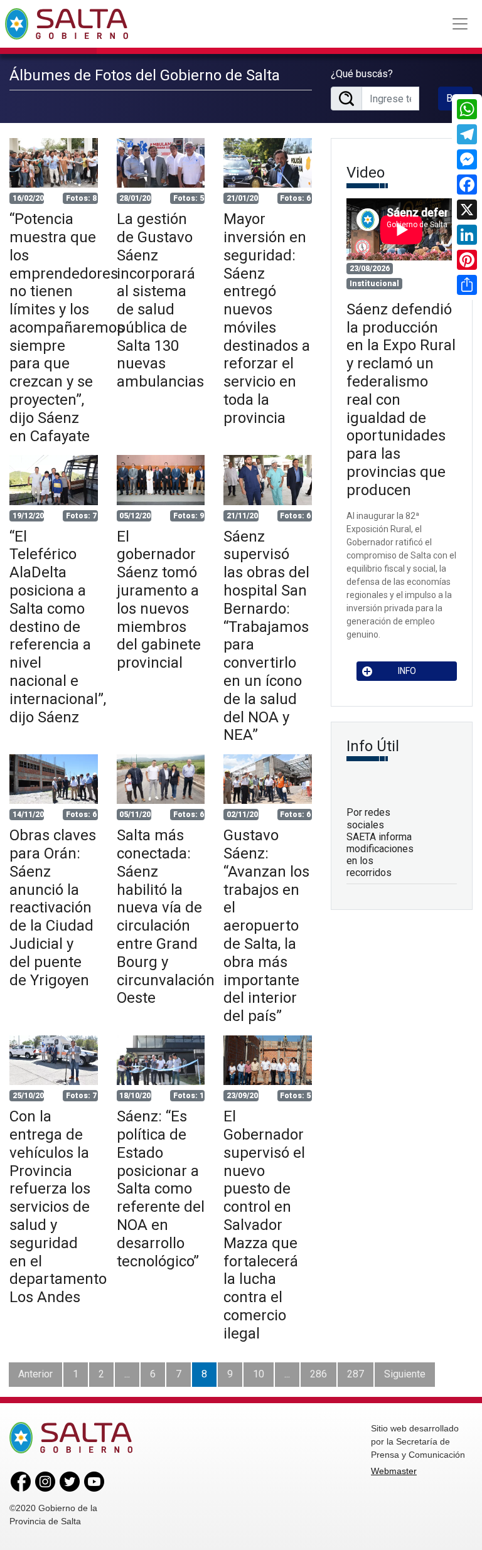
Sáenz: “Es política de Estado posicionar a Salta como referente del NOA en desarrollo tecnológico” (161, 1188)
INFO (407, 671)
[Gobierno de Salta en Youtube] (94, 1481)
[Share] (466, 284)
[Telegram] (466, 134)
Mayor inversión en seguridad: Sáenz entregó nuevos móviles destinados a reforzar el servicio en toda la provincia (266, 318)
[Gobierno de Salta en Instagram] (45, 1481)
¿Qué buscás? (362, 74)
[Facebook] (466, 184)
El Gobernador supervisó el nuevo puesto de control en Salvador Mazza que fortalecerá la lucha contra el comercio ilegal (264, 1225)
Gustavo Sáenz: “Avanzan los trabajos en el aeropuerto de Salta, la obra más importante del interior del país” (266, 925)
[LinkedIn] (466, 234)
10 (258, 1374)
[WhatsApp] (466, 109)
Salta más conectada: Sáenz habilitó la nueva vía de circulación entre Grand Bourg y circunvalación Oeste (166, 916)
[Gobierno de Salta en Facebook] (21, 1481)
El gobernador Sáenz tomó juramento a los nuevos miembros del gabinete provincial (159, 600)
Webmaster (394, 1471)
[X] (466, 209)
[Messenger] (466, 159)
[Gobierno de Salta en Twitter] (70, 1481)
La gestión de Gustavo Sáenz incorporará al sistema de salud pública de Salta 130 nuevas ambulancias (160, 300)
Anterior (35, 1374)
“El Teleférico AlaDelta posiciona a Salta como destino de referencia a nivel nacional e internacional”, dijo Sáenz (57, 627)
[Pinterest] (466, 259)
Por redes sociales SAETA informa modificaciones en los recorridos (380, 842)
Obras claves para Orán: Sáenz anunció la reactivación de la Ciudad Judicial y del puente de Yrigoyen (52, 907)
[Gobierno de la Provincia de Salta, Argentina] (66, 24)
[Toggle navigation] (460, 24)
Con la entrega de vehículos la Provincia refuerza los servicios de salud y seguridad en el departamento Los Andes (58, 1207)
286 (318, 1374)
